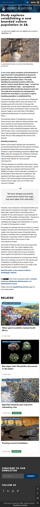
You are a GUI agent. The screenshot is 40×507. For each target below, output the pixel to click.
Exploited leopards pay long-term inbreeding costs (17, 405)
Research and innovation (11, 303)
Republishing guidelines (20, 505)
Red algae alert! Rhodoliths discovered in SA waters (19, 367)
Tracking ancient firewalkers (15, 443)
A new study (5, 73)
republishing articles (20, 287)
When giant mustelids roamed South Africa (18, 329)
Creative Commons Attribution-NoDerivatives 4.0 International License (19, 281)
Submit (31, 476)
